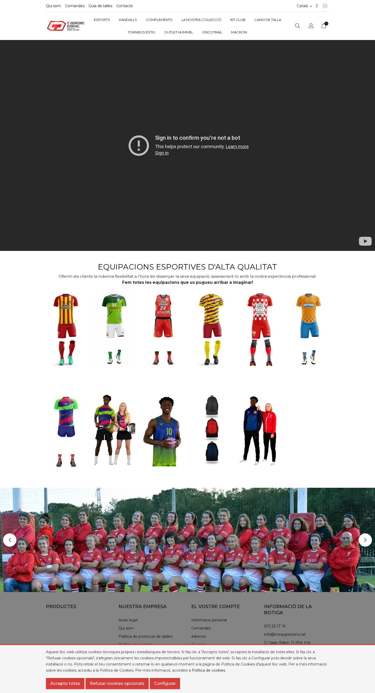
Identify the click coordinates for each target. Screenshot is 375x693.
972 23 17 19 (274, 626)
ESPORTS (102, 20)
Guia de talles (100, 6)
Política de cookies (208, 670)
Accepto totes (65, 683)
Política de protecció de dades (145, 636)
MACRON (239, 32)
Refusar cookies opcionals (117, 683)
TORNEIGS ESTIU (141, 32)
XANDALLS (128, 20)
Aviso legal (128, 620)
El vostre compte (215, 606)
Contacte (124, 6)
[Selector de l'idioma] (311, 26)
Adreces (198, 636)
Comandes (74, 6)
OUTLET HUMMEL (178, 32)
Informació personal (209, 620)
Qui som (53, 6)
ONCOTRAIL (212, 32)
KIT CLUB (237, 20)
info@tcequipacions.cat (285, 634)
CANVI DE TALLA (267, 20)
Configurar (165, 683)
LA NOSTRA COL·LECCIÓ (201, 20)
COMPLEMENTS (159, 20)
